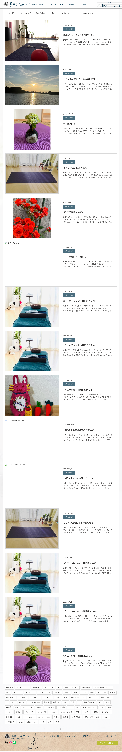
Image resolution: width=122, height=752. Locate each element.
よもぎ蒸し (106, 712)
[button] (114, 13)
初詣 (65, 702)
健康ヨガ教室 (106, 698)
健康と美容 (40, 13)
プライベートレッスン (102, 688)
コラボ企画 (41, 712)
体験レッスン (32, 722)
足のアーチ (93, 698)
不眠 (57, 722)
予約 (75, 693)
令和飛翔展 (10, 722)
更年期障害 (102, 693)
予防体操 (61, 707)
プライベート (67, 13)
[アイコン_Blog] (6, 742)
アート (83, 693)
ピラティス (49, 688)
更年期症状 (10, 698)
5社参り (9, 712)
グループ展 (29, 712)
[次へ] (77, 729)
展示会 (21, 702)
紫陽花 (8, 707)
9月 (77, 707)
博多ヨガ (57, 693)
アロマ (106, 717)
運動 (92, 693)
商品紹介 (53, 13)
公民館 (95, 712)
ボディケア (22, 698)
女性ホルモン (29, 717)
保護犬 (56, 717)
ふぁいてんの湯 (66, 712)
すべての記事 (10, 13)
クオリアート (28, 707)
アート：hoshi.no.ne (85, 13)
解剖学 (67, 693)
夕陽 (101, 707)
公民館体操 (76, 717)
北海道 (46, 702)
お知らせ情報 (25, 13)
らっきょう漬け (44, 717)
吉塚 (18, 717)
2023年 (86, 712)
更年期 (112, 693)
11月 (42, 722)
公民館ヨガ (30, 693)
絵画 (16, 707)
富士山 (18, 712)
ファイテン (47, 698)
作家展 (65, 717)
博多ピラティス (61, 698)
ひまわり (53, 712)
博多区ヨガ (86, 688)
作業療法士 (37, 688)
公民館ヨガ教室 (34, 702)
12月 (49, 722)
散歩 (13, 702)
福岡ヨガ (9, 688)
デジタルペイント (89, 707)
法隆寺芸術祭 (89, 702)
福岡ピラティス (22, 688)
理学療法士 (35, 698)
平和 (78, 712)
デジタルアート (44, 693)
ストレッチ (17, 693)
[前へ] (44, 729)
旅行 (100, 702)
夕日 (109, 707)
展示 (70, 707)
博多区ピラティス (71, 688)
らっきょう (50, 707)
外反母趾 (9, 717)
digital (20, 722)
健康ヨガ (56, 702)
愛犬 (107, 702)
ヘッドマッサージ (78, 698)
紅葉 (72, 702)
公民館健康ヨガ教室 (91, 717)
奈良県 (39, 707)
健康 (7, 693)
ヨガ (59, 688)
